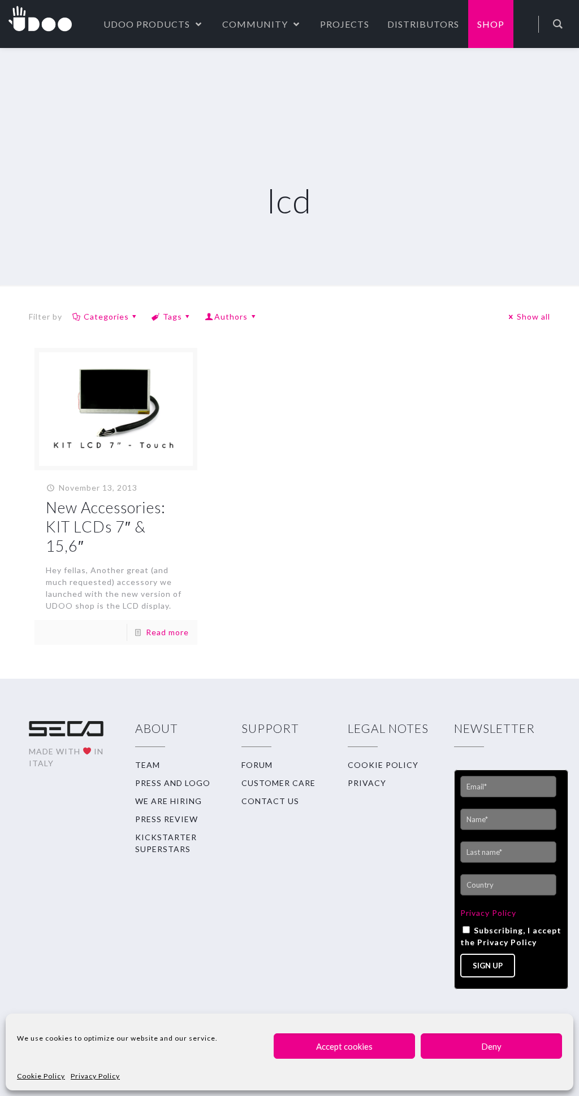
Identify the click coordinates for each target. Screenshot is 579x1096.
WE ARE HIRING (168, 801)
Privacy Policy (95, 1076)
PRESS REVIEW (166, 819)
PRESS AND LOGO (172, 783)
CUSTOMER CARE (278, 783)
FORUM (257, 765)
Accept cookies (344, 1046)
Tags (172, 316)
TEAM (147, 765)
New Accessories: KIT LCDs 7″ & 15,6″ (106, 526)
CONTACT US (270, 801)
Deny (491, 1046)
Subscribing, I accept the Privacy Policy (510, 936)
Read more (167, 632)
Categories (106, 316)
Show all (533, 316)
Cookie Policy (41, 1076)
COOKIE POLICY (383, 765)
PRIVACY (367, 783)
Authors (231, 316)
